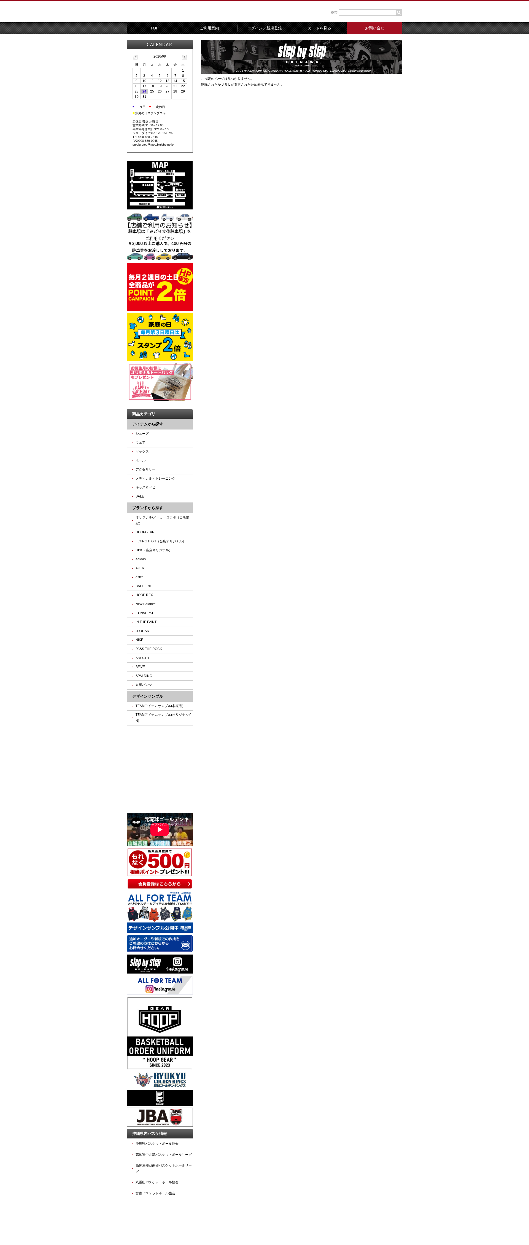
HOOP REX (144, 595)
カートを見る (319, 28)
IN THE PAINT (146, 622)
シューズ (142, 434)
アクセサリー (145, 469)
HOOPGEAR (145, 532)
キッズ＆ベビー (147, 487)
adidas (141, 559)
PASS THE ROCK (149, 649)
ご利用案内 (209, 28)
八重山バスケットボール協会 (157, 1182)
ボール (140, 460)
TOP (154, 28)
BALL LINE (144, 586)
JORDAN (142, 631)
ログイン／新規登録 (264, 28)
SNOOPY (143, 658)
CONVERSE (145, 613)
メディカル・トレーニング (155, 478)
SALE (140, 496)
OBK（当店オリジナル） (154, 550)
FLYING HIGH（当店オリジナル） (161, 541)
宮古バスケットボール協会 (155, 1193)
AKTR (140, 568)
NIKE (139, 640)
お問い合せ (374, 28)
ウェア (140, 442)
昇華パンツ (144, 685)
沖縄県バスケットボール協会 (157, 1144)
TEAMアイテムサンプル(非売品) (159, 706)
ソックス (142, 451)
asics (139, 577)
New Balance (146, 604)
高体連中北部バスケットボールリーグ (164, 1155)
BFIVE (140, 667)
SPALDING (144, 676)
